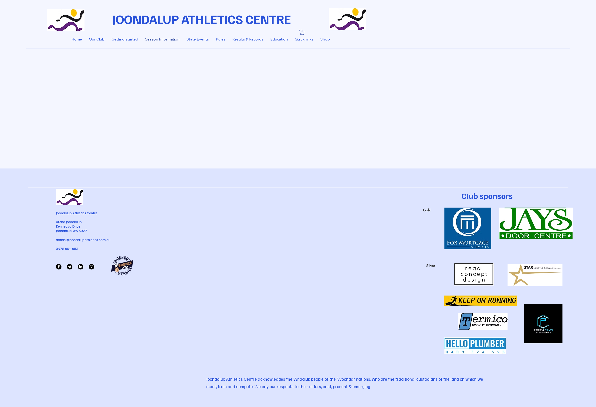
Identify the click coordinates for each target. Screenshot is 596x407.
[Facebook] (58, 266)
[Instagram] (91, 266)
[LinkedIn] (80, 266)
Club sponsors (487, 196)
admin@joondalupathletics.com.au (83, 239)
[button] (302, 32)
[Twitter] (69, 266)
